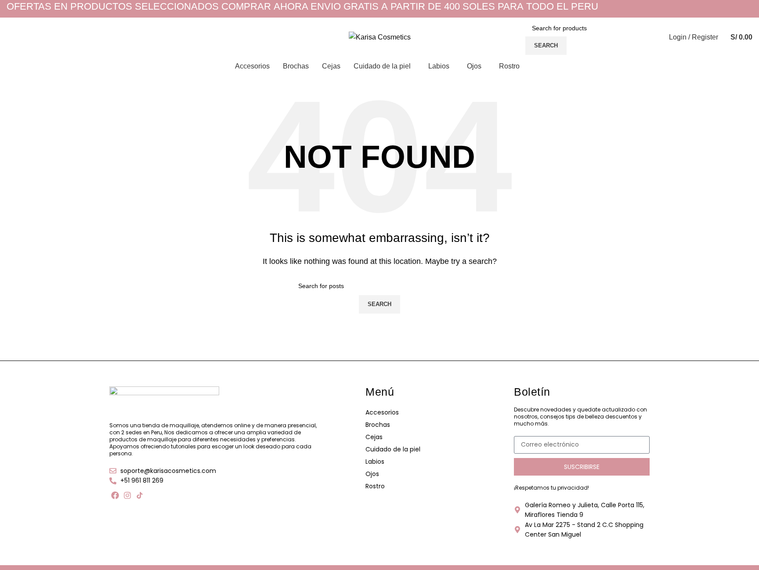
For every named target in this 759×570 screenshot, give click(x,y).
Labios (374, 461)
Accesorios (382, 412)
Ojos (372, 473)
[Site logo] (380, 36)
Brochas (377, 424)
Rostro (375, 486)
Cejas (374, 437)
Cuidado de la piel (392, 449)
